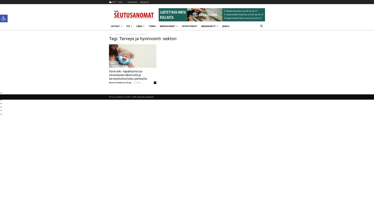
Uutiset (115, 26)
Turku (152, 26)
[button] (4, 18)
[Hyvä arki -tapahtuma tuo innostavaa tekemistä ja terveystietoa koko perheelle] (132, 56)
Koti (110, 34)
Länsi (139, 26)
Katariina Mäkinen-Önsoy (120, 82)
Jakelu (226, 26)
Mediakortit (144, 2)
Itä (128, 26)
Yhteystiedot (132, 2)
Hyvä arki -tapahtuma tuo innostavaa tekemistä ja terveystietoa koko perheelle (128, 75)
